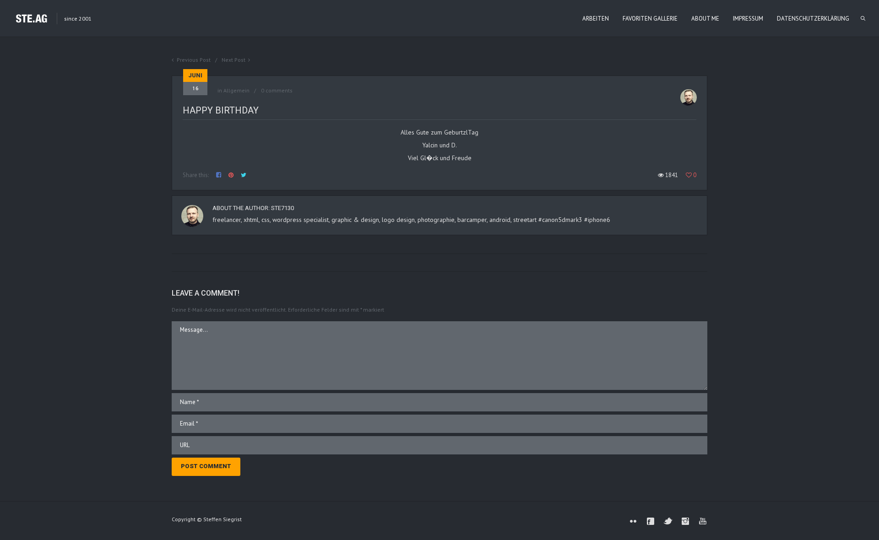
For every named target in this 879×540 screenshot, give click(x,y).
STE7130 (282, 208)
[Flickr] (633, 521)
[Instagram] (685, 521)
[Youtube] (702, 521)
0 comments (277, 90)
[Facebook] (650, 521)
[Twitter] (668, 521)
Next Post (233, 59)
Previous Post (194, 59)
